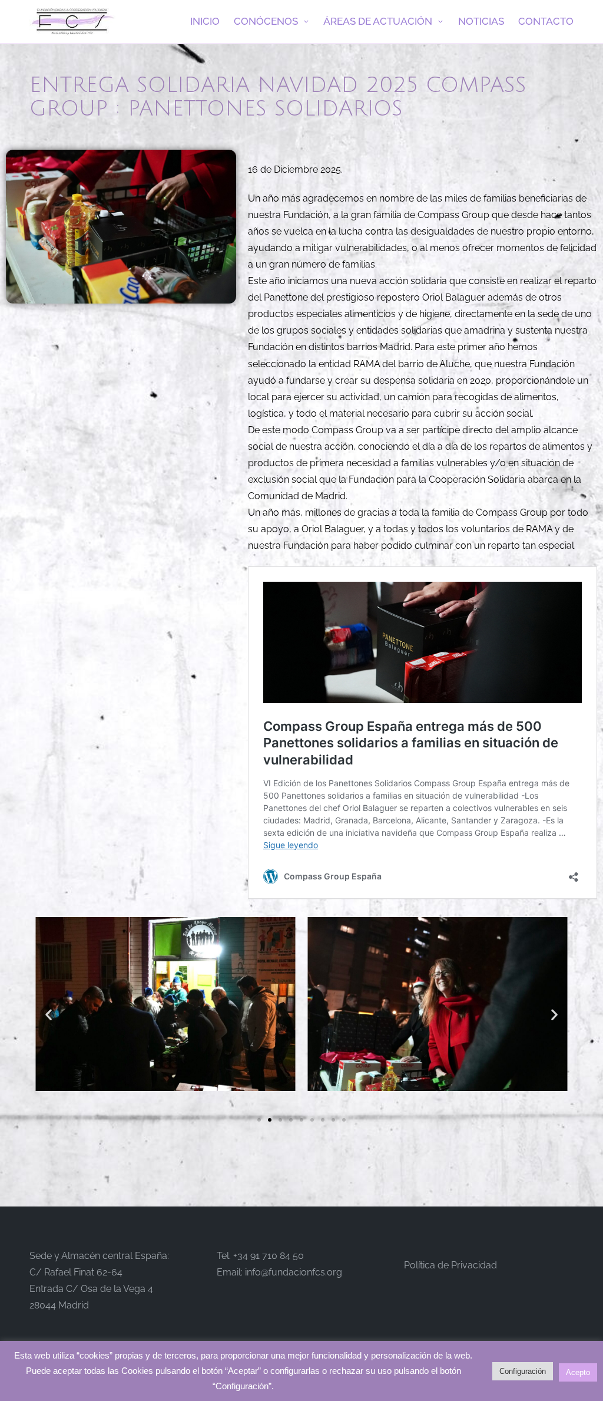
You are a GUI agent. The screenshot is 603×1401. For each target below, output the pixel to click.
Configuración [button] (522, 1371)
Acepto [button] (578, 1372)
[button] (48, 1014)
